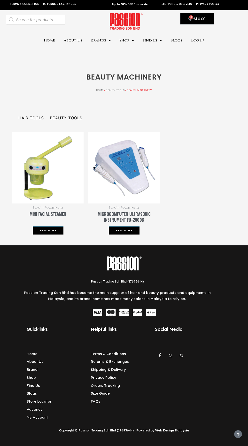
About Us (73, 40)
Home (49, 40)
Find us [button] (150, 40)
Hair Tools (31, 117)
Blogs (176, 40)
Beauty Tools (115, 90)
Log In (197, 40)
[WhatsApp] (181, 355)
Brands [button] (98, 40)
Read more (48, 230)
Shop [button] (124, 40)
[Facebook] (159, 355)
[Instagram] (170, 355)
